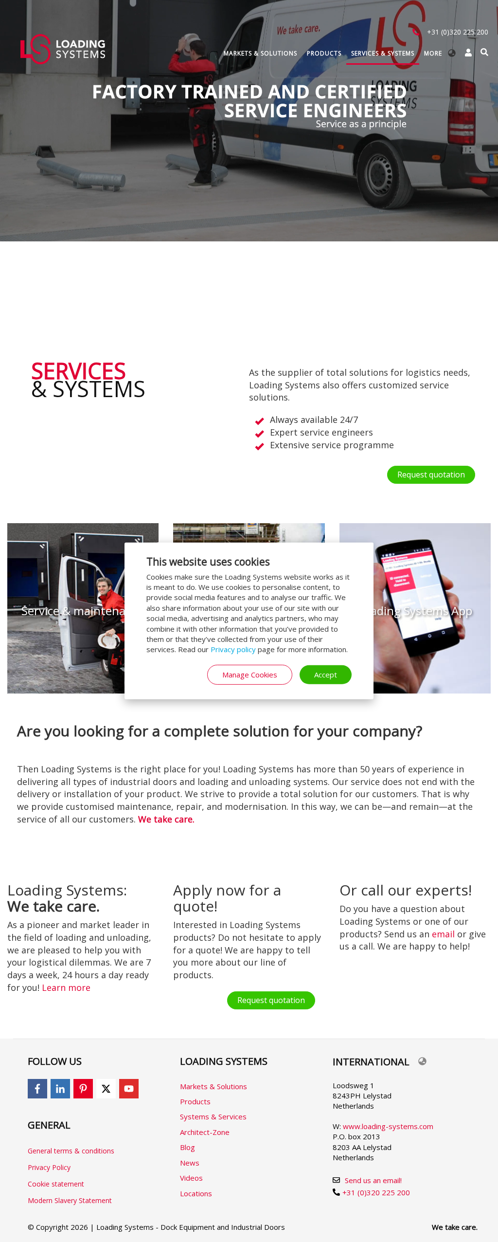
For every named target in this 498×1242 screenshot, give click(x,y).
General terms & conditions (71, 1150)
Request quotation (431, 474)
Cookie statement (56, 1183)
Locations (196, 1193)
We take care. (455, 1227)
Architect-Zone (205, 1132)
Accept (325, 674)
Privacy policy (233, 649)
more (433, 53)
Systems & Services (213, 1116)
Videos (191, 1178)
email (443, 934)
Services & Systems (382, 53)
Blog (187, 1147)
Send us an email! (373, 1180)
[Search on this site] (484, 52)
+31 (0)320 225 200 (457, 32)
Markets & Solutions (260, 53)
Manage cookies (249, 674)
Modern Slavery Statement (70, 1200)
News (189, 1163)
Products (324, 53)
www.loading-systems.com (388, 1126)
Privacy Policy (49, 1167)
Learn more (66, 987)
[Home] (62, 49)
